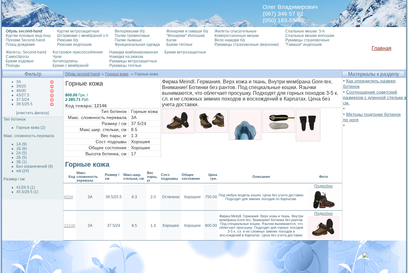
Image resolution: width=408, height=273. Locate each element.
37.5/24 (22, 99)
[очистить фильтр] (32, 113)
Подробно (323, 186)
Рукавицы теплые (125, 65)
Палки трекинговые (132, 35)
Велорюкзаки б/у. (130, 31)
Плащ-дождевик (20, 44)
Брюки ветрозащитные (185, 52)
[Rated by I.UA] (376, 260)
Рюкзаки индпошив (74, 44)
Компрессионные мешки (237, 35)
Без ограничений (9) (34, 166)
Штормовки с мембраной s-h (82, 35)
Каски (171, 40)
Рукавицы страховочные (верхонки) (247, 44)
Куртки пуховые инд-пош (28, 35)
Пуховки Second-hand (25, 40)
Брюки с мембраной (71, 65)
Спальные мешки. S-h (305, 31)
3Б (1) (21, 162)
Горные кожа (116, 74)
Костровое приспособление (78, 52)
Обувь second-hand (82, 74)
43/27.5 (22, 95)
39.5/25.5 (24, 104)
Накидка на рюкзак (126, 56)
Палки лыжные (128, 40)
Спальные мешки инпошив (309, 35)
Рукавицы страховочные (307, 40)
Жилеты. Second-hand (26, 52)
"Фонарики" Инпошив (185, 35)
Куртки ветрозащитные (78, 31)
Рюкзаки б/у (67, 40)
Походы (13, 65)
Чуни (57, 56)
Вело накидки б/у (230, 40)
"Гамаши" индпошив (303, 44)
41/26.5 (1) (25, 187)
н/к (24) (22, 171)
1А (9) (21, 144)
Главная (381, 48)
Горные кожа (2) (30, 127)
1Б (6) (21, 148)
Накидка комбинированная (133, 52)
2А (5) (21, 153)
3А (18, 82)
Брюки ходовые (20, 61)
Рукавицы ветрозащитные (133, 61)
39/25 (21, 86)
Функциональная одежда (137, 44)
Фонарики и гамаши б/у (187, 31)
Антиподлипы (65, 61)
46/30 (21, 90)
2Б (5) (21, 157)
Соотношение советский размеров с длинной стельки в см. (374, 97)
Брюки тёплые (179, 44)
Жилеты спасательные (236, 31)
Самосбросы (17, 56)
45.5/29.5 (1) (27, 192)
